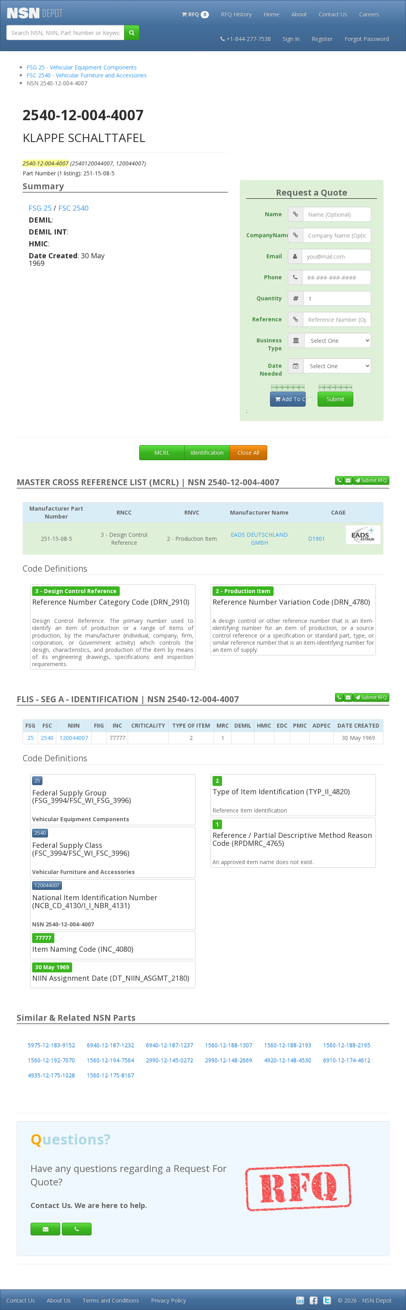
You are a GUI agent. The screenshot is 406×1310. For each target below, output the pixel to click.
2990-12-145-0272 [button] (169, 1060)
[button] (195, 13)
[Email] (45, 1229)
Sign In (291, 38)
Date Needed (271, 369)
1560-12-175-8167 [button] (110, 1075)
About (299, 14)
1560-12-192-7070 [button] (51, 1060)
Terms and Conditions (110, 1300)
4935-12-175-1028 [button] (51, 1075)
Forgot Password (367, 38)
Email (274, 256)
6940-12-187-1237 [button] (169, 1045)
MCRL (162, 452)
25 (30, 737)
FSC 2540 (73, 208)
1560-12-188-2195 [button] (346, 1045)
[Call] (77, 1229)
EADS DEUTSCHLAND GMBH (259, 538)
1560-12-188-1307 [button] (228, 1045)
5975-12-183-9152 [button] (51, 1045)
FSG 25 (40, 208)
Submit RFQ (373, 480)
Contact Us (333, 14)
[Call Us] (339, 480)
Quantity (269, 298)
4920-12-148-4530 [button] (287, 1060)
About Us (59, 1300)
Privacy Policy (168, 1300)
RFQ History (236, 14)
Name (273, 214)
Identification (207, 452)
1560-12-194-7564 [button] (110, 1060)
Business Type (269, 344)
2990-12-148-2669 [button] (228, 1060)
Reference (267, 319)
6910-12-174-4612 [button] (346, 1060)
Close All (248, 452)
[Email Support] (348, 480)
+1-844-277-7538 (248, 38)
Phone (273, 277)
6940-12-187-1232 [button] (110, 1045)
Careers (369, 14)
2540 (47, 737)
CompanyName (267, 235)
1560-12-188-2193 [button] (287, 1045)
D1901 (316, 538)
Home (272, 14)
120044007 (73, 737)
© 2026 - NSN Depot (365, 1300)
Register (322, 38)
